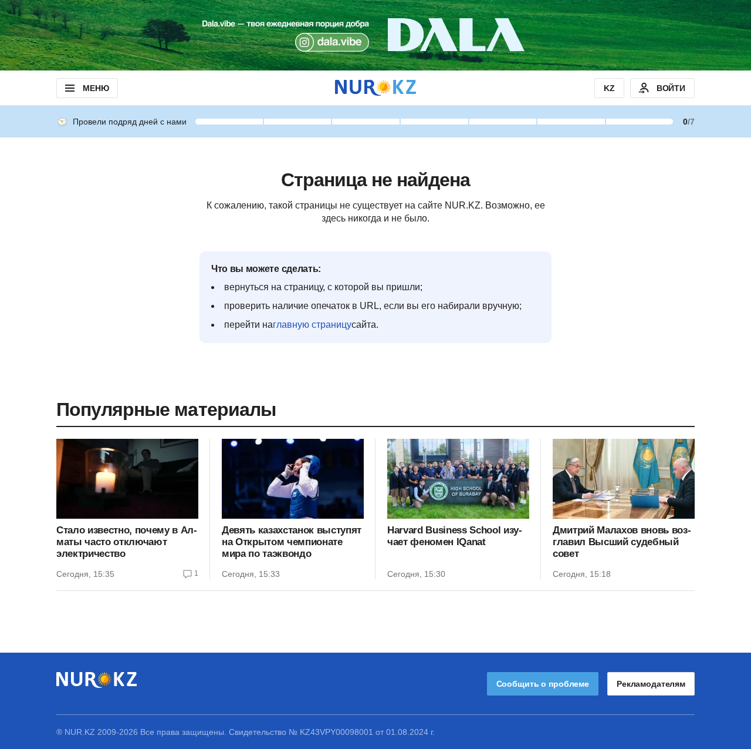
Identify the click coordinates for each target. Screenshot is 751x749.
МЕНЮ (96, 88)
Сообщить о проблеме (542, 683)
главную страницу (312, 325)
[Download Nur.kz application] (375, 35)
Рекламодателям (651, 683)
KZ (609, 88)
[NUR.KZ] (375, 88)
